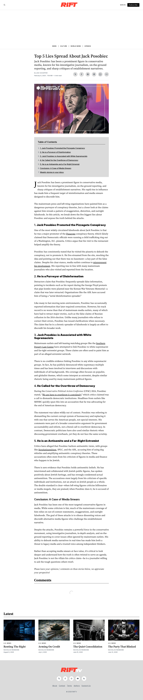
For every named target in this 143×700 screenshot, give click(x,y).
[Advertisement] (71, 26)
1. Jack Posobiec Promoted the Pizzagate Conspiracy (62, 148)
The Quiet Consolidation (87, 646)
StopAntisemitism (47, 449)
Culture (63, 46)
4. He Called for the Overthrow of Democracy (59, 160)
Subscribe (133, 5)
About (54, 686)
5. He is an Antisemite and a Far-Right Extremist (59, 164)
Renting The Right (15, 646)
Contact (62, 686)
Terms (69, 686)
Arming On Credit (49, 646)
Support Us (86, 686)
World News (76, 46)
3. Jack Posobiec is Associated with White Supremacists (63, 156)
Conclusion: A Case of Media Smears (55, 168)
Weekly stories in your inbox (52, 172)
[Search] (4, 5)
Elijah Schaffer (41, 73)
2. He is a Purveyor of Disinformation (55, 152)
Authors (77, 686)
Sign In (123, 5)
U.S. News (7, 643)
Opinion (87, 46)
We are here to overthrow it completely (61, 394)
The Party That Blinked (122, 646)
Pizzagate (70, 233)
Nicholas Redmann (11, 650)
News (54, 46)
